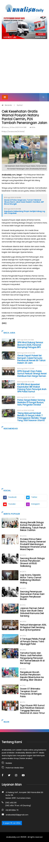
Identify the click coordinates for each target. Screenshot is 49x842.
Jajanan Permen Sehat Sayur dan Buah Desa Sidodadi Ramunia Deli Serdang (32, 612)
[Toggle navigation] (5, 97)
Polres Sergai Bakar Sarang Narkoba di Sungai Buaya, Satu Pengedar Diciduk (31, 402)
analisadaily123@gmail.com (17, 815)
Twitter (34, 497)
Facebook (12, 497)
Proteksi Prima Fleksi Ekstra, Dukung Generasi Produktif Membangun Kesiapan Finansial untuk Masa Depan (33, 544)
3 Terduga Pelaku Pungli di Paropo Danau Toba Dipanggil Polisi (32, 641)
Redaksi (9, 763)
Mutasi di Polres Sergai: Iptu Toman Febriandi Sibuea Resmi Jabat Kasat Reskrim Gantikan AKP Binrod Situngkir (24, 202)
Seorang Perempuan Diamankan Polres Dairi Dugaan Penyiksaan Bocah (32, 595)
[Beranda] (24, 8)
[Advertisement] (24, 67)
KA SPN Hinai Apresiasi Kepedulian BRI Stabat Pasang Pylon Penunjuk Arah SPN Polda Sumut (31, 388)
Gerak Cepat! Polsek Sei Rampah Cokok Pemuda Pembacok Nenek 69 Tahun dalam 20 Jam (31, 359)
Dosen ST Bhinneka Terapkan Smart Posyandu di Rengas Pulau (31, 692)
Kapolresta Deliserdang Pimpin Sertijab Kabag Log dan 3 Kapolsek (24, 212)
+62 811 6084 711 (11, 810)
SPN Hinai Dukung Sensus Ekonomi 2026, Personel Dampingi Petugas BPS (30, 345)
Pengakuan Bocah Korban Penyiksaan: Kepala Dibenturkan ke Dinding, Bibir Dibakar (32, 676)
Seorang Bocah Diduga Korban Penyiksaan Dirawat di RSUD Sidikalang (32, 562)
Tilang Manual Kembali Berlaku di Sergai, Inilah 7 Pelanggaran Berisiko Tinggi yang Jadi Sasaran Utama (31, 417)
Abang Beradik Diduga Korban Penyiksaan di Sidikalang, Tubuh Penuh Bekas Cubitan (33, 526)
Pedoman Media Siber (15, 768)
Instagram (35, 504)
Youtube (11, 504)
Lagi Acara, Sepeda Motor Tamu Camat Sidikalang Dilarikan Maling (30, 578)
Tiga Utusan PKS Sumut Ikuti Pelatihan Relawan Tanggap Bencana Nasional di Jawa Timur (32, 709)
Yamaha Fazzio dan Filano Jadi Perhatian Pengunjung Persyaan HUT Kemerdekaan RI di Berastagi (32, 658)
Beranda (8, 105)
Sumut (19, 105)
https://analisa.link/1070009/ (14, 131)
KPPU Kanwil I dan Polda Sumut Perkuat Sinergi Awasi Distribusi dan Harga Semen (32, 373)
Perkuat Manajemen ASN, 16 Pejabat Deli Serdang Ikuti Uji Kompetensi (33, 627)
